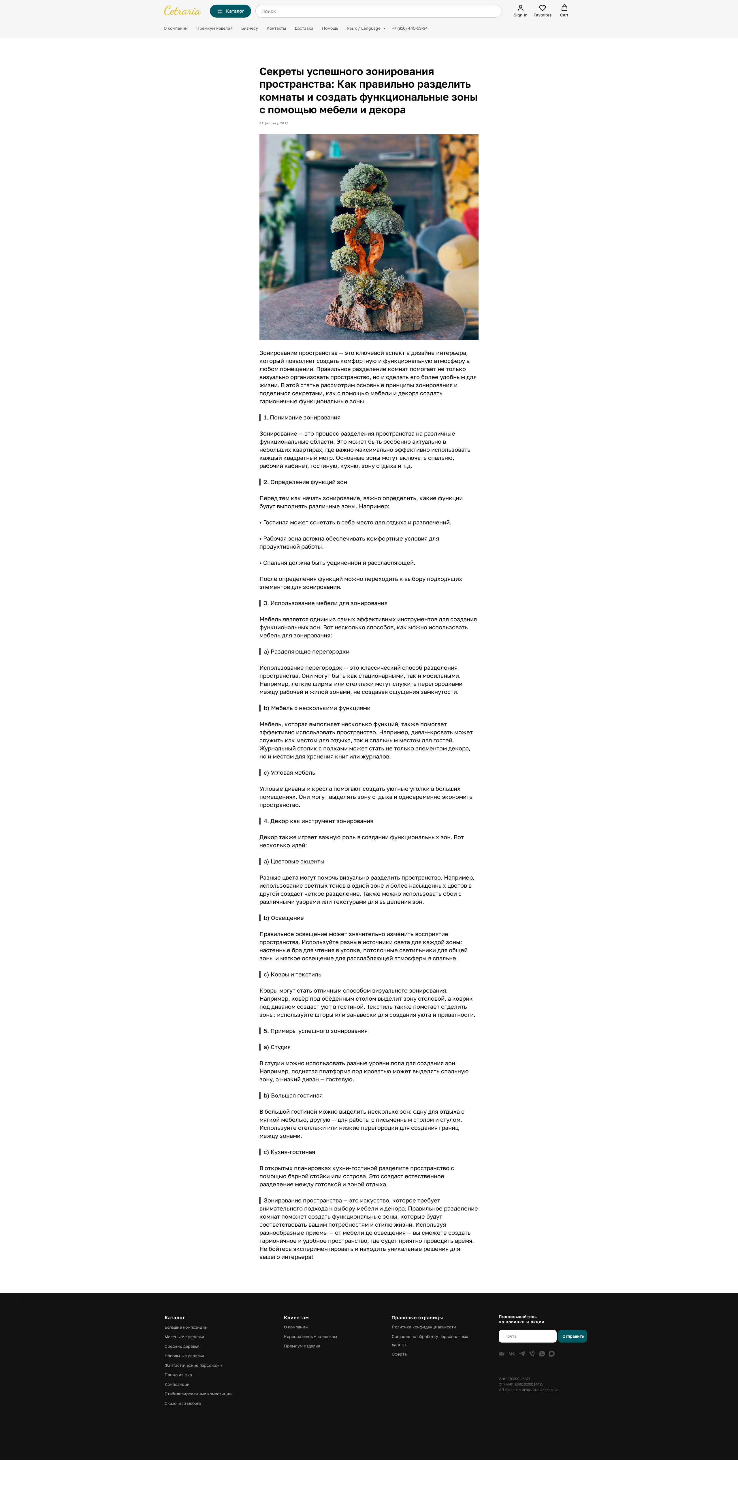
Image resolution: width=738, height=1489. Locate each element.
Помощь (330, 28)
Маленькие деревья (184, 1336)
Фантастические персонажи (193, 1365)
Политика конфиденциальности (424, 1326)
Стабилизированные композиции (198, 1393)
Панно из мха (178, 1374)
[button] (521, 10)
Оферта (399, 1353)
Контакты (276, 28)
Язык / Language (364, 28)
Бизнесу (249, 28)
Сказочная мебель (183, 1403)
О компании (176, 28)
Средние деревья (182, 1346)
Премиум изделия (214, 28)
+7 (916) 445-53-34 (410, 28)
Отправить (573, 1336)
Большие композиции (186, 1327)
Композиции (177, 1384)
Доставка (304, 28)
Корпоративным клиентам (310, 1336)
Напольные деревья (184, 1355)
